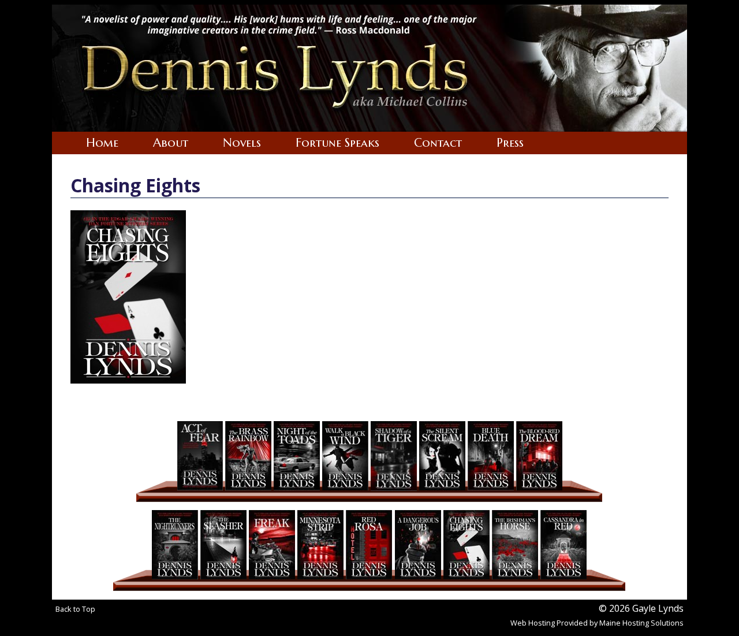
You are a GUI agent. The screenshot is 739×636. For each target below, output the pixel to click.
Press (510, 142)
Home (102, 142)
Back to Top (75, 609)
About (170, 142)
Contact (438, 142)
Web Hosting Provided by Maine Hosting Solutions (597, 623)
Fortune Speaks (337, 142)
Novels (242, 142)
